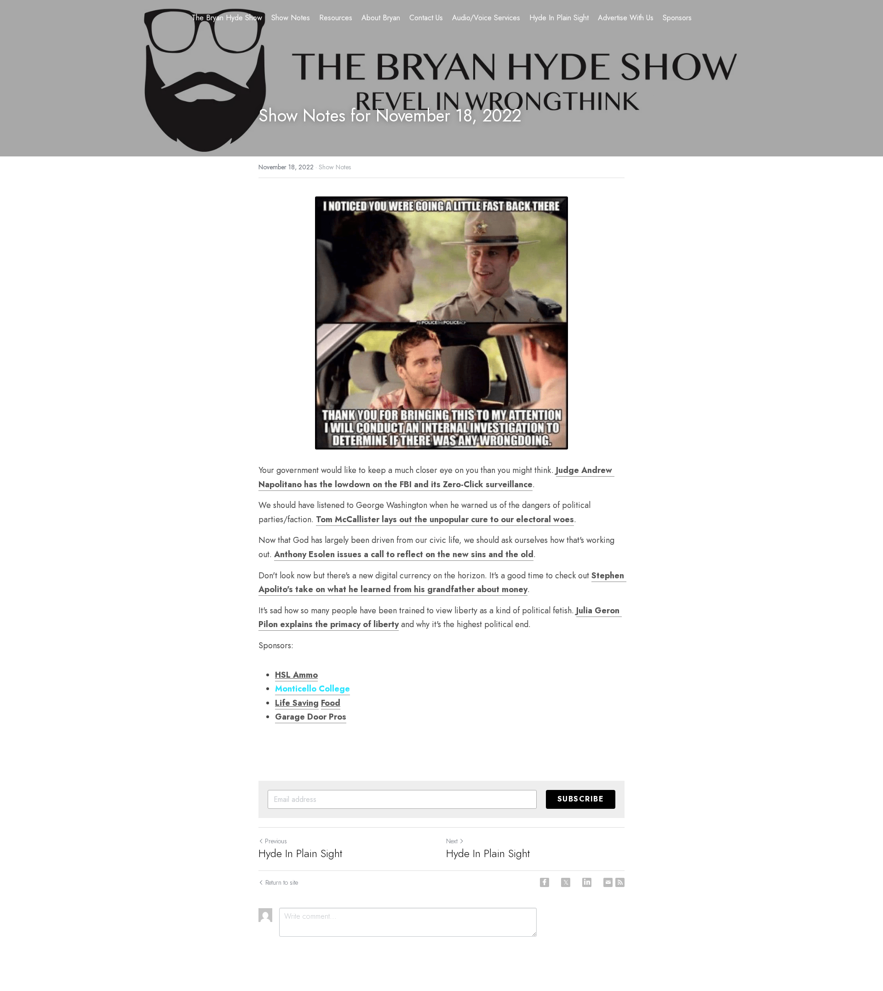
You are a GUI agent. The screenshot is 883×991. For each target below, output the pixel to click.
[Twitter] (565, 882)
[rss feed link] (620, 882)
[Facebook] (544, 882)
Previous (276, 841)
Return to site (281, 882)
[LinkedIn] (586, 882)
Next (452, 841)
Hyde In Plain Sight (300, 853)
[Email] (608, 882)
